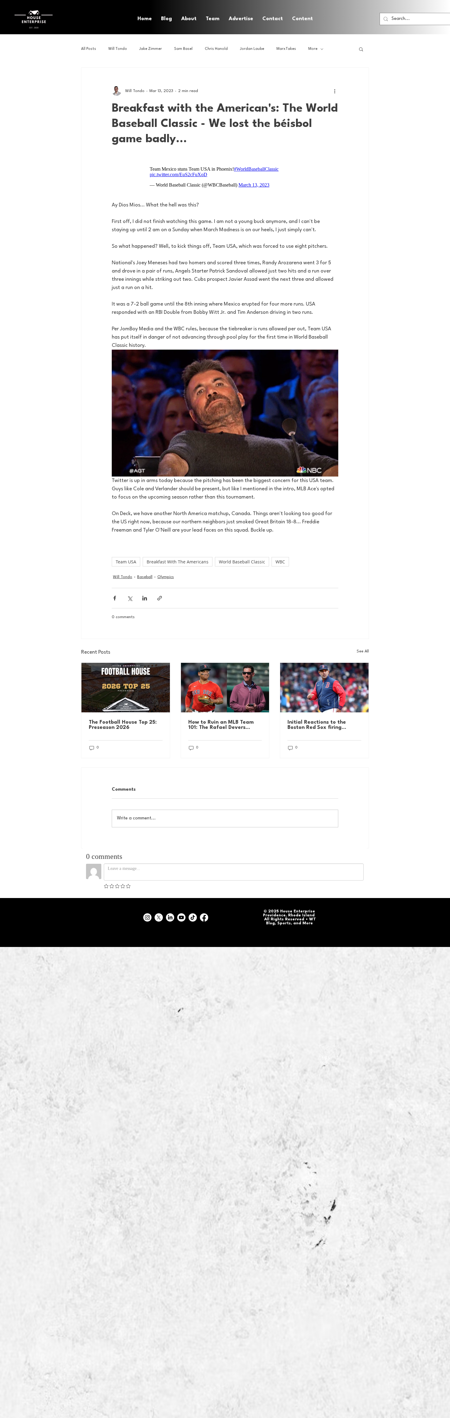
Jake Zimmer (150, 49)
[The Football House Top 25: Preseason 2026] (125, 687)
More (312, 49)
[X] (159, 917)
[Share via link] (160, 598)
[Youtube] (181, 917)
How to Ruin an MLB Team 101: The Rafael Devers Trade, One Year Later (221, 725)
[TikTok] (193, 917)
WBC (280, 562)
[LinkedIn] (170, 917)
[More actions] (334, 91)
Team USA (126, 562)
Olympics (165, 577)
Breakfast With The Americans (177, 562)
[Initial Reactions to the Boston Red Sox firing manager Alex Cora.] (324, 687)
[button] (302, 19)
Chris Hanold (216, 49)
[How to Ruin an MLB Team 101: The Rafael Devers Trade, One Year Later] (225, 687)
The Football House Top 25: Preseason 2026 (123, 725)
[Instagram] (147, 917)
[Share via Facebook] (115, 598)
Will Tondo (117, 49)
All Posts (88, 49)
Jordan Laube (252, 49)
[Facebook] (204, 917)
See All (363, 651)
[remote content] (225, 177)
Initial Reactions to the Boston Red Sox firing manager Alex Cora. (316, 725)
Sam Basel (183, 49)
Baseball (144, 577)
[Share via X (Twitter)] (130, 598)
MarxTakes (286, 49)
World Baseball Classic (242, 562)
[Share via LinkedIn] (145, 598)
